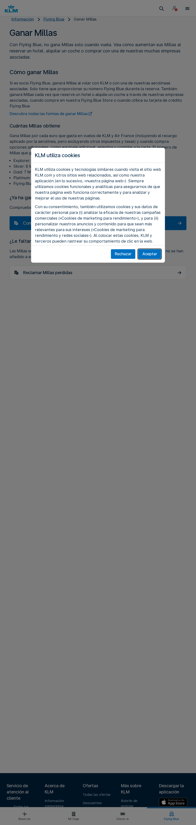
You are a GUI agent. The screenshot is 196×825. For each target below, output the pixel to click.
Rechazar (123, 254)
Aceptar (149, 254)
